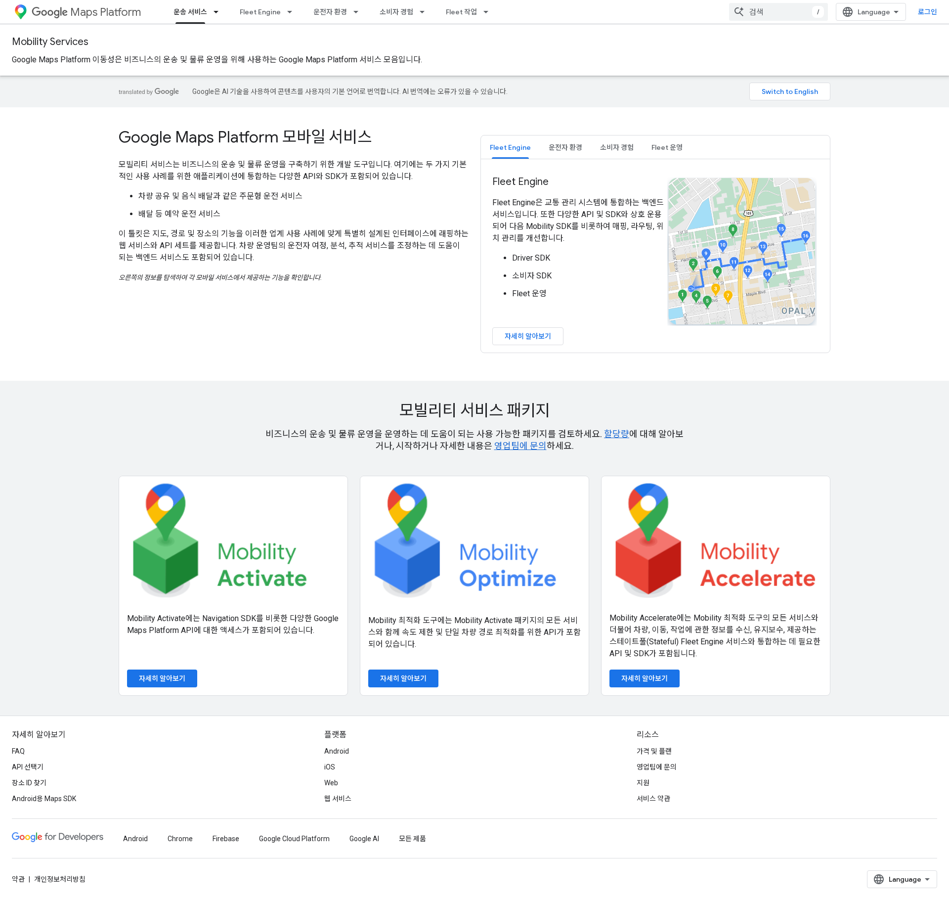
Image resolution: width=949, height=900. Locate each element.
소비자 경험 (396, 11)
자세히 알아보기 (528, 336)
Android (336, 751)
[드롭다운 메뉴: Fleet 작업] (489, 12)
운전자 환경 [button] (565, 147)
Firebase (226, 839)
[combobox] (778, 12)
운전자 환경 (330, 11)
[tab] (510, 147)
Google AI (364, 839)
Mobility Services (50, 42)
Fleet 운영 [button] (667, 147)
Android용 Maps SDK (44, 799)
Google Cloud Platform (294, 839)
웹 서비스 (337, 799)
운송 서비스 (190, 11)
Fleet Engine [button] (510, 147)
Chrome (180, 839)
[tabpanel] (655, 260)
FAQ (18, 751)
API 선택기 (27, 767)
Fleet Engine (260, 11)
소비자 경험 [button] (617, 147)
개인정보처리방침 (60, 879)
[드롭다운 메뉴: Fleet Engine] (292, 12)
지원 (643, 783)
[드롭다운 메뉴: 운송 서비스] (219, 12)
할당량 (616, 434)
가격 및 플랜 (654, 751)
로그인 (927, 12)
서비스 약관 (653, 799)
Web (331, 783)
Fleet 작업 (461, 11)
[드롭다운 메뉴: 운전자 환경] (359, 12)
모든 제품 (412, 839)
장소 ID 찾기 (29, 783)
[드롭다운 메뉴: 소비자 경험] (425, 12)
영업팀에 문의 (520, 446)
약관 (18, 879)
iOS (329, 767)
